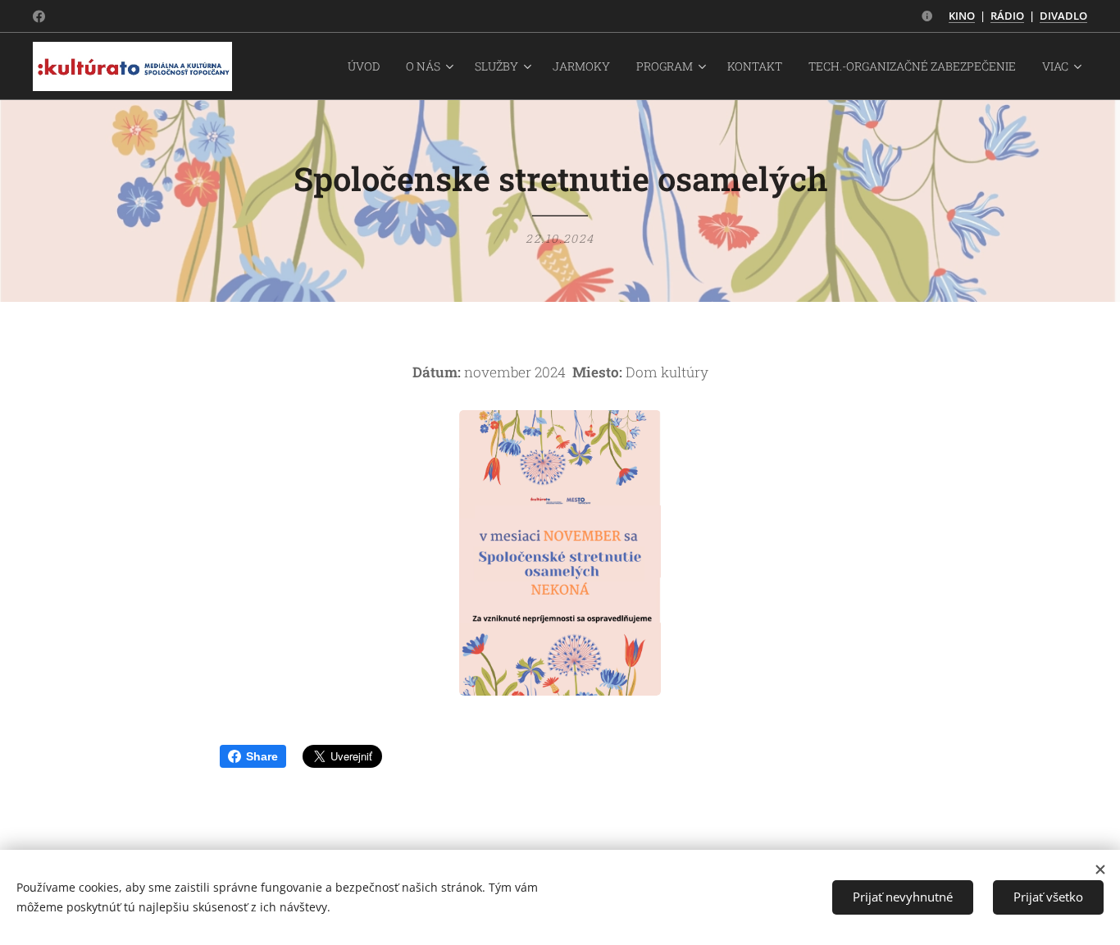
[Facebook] (39, 16)
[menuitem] (368, 66)
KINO (962, 15)
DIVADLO (1063, 15)
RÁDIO (1007, 15)
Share (262, 756)
